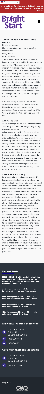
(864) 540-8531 (15, 343)
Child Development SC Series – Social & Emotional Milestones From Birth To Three (19, 298)
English (6, 2)
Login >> (6, 382)
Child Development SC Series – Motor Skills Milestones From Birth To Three (19, 313)
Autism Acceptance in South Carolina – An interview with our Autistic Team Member (19, 290)
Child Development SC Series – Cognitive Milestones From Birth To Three (18, 305)
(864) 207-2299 (15, 365)
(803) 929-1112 (15, 338)
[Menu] (39, 21)
